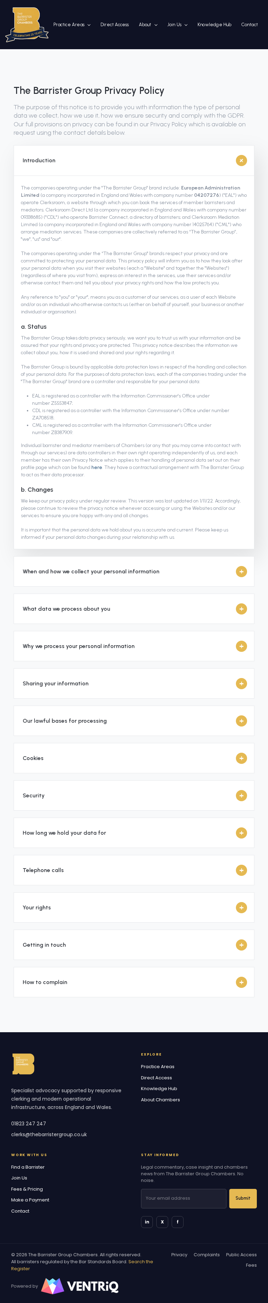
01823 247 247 (28, 1123)
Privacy (179, 1255)
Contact (249, 24)
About (145, 24)
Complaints (207, 1255)
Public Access (241, 1255)
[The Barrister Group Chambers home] (23, 1064)
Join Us (174, 24)
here (96, 467)
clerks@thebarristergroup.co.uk (49, 1134)
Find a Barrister (28, 1167)
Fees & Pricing (27, 1189)
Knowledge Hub (215, 24)
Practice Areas (68, 24)
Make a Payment (30, 1200)
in (147, 1222)
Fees (251, 1265)
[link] (27, 24)
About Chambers (160, 1099)
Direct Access (114, 24)
